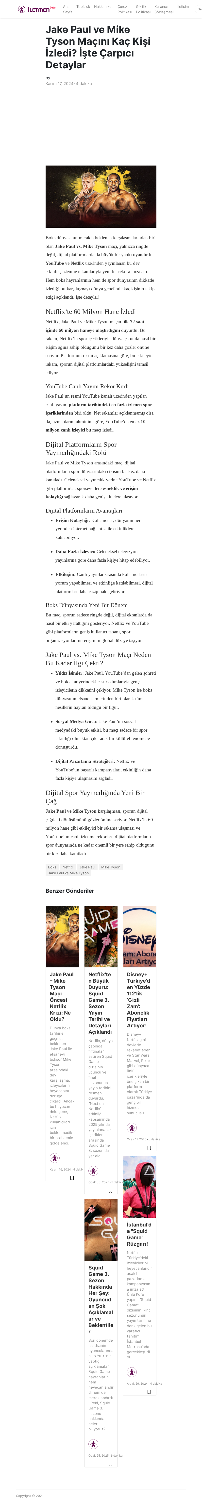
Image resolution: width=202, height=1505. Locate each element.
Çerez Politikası (125, 9)
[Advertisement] (101, 128)
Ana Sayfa (67, 9)
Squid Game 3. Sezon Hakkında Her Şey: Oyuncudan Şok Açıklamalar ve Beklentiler (100, 1300)
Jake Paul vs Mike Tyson (68, 873)
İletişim (183, 6)
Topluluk (83, 6)
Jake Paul (87, 867)
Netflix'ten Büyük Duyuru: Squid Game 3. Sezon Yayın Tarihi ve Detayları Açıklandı (100, 1003)
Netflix (68, 867)
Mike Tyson (110, 867)
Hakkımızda (104, 6)
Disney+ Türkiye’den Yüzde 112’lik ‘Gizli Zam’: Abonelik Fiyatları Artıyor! (138, 1000)
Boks (52, 867)
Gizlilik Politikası (143, 9)
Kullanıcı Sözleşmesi (163, 9)
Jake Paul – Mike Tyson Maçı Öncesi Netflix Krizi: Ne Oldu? (62, 996)
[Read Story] (72, 1178)
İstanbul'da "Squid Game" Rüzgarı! (139, 1234)
